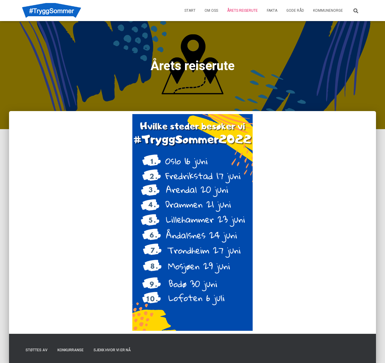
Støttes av (37, 350)
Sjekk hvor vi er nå (112, 350)
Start (190, 10)
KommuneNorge (328, 10)
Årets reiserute (242, 10)
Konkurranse (70, 350)
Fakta (272, 10)
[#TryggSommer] (52, 10)
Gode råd (295, 10)
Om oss (211, 10)
